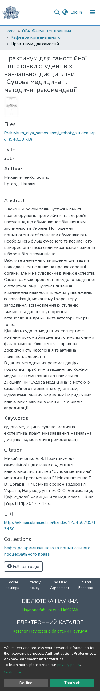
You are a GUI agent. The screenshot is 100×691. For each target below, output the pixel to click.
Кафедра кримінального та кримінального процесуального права (37, 37)
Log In (76, 12)
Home (10, 31)
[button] (65, 12)
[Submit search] (57, 12)
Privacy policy (35, 585)
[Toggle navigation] (92, 12)
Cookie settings (12, 585)
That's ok (72, 682)
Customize (12, 672)
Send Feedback (86, 585)
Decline (25, 682)
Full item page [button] (25, 566)
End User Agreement (59, 585)
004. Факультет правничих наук (48, 31)
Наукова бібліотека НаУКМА (50, 610)
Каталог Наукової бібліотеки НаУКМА (50, 631)
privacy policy (68, 664)
